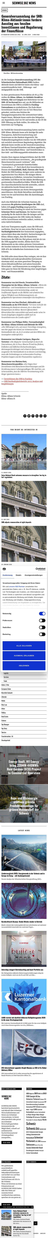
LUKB (35, 1109)
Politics (3, 712)
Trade (5, 681)
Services (6, 677)
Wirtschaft (41, 1150)
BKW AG (40, 1093)
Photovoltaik (29, 1120)
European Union (6, 689)
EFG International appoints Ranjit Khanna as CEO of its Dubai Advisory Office (23, 1068)
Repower (40, 1120)
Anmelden (42, 1233)
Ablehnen (24, 666)
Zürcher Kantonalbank (32, 1153)
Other (4, 10)
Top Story (4, 728)
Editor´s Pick (5, 685)
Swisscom (30, 1144)
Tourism (3, 732)
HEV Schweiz (37, 1106)
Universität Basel (37, 1147)
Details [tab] (18, 575)
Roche (45, 1119)
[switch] (42, 620)
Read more (6, 1142)
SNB (39, 1141)
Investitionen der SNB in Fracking (18, 379)
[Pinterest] (32, 415)
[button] (35, 1223)
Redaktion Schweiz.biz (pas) (11, 35)
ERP (45, 1102)
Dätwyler (42, 1099)
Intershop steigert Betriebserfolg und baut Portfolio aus (22, 969)
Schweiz (31, 1123)
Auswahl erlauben (24, 656)
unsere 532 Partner (17, 586)
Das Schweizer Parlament (33, 1097)
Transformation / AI (7, 736)
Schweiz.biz (32, 1128)
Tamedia (28, 1147)
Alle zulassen (24, 646)
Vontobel (37, 1150)
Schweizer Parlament (34, 1139)
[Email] (45, 415)
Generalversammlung (32, 1104)
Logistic (6, 673)
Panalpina (43, 1117)
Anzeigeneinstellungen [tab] (34, 575)
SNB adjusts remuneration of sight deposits (16, 522)
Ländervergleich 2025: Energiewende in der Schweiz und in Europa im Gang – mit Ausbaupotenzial (23, 874)
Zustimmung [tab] (8, 575)
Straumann (43, 1141)
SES (36, 1141)
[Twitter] (28, 415)
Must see (4, 704)
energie (35, 1102)
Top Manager (5, 724)
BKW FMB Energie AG (36, 1095)
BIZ (33, 1094)
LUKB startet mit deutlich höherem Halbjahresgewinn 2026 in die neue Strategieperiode (23, 1018)
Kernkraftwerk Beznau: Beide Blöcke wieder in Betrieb (21, 921)
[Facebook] (24, 415)
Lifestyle (3, 697)
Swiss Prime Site (39, 1145)
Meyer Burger (32, 1114)
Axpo (30, 1093)
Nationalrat (37, 1117)
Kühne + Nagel (29, 1109)
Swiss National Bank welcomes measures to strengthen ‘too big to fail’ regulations (23, 476)
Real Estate (4, 716)
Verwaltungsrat (30, 1150)
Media (3, 700)
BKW (36, 1093)
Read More (6, 1204)
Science (3, 720)
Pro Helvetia (35, 1120)
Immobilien (43, 1107)
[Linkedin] (37, 415)
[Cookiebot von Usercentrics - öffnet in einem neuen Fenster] (35, 569)
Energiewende (41, 1102)
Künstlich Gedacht (7, 693)
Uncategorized (5, 740)
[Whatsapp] (41, 415)
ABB (27, 1093)
